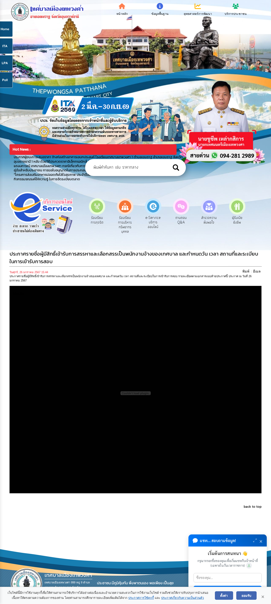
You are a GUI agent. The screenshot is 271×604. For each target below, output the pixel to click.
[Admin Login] (249, 566)
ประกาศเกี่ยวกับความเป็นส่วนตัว (182, 598)
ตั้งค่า (224, 595)
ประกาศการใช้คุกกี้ (141, 598)
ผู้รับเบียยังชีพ (209, 220)
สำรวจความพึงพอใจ (181, 220)
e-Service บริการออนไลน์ (125, 222)
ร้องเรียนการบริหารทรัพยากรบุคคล (97, 224)
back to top (252, 506)
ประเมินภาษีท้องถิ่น (237, 220)
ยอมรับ (246, 595)
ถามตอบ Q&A (153, 220)
